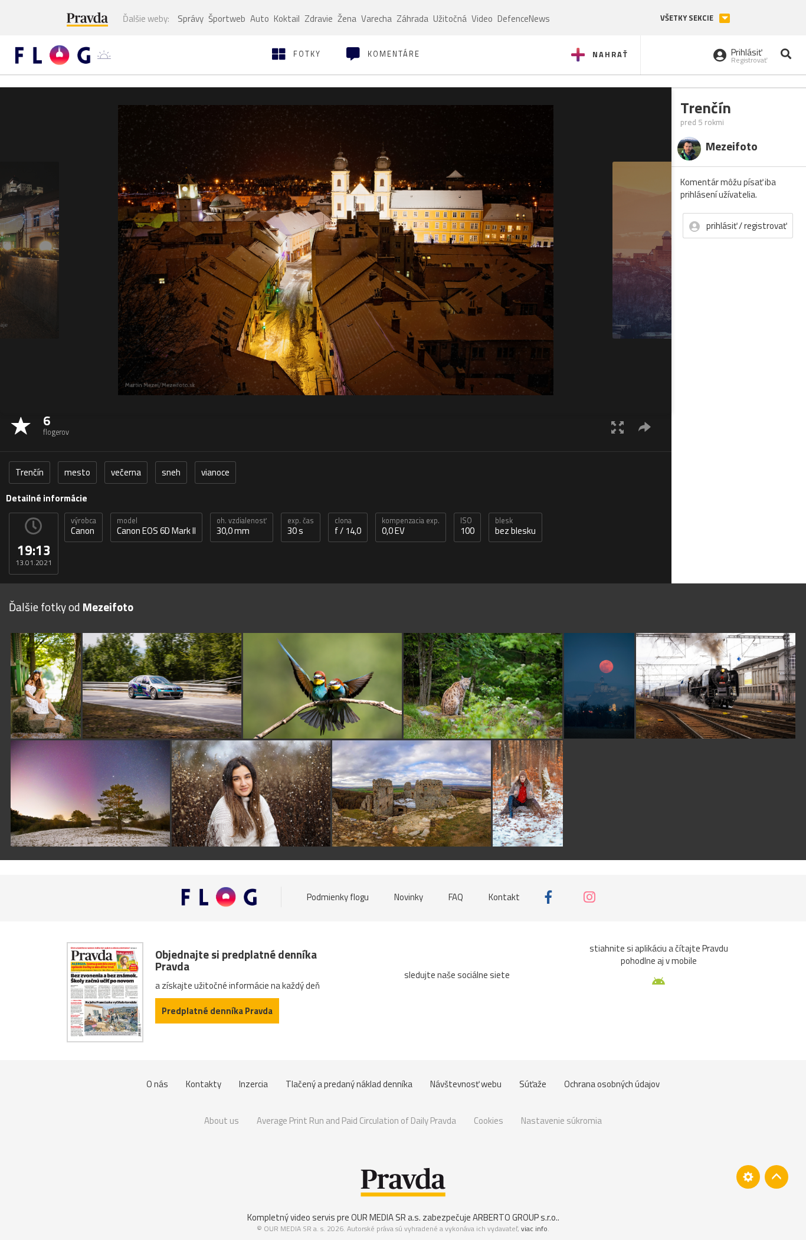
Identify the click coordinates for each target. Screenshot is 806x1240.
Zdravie (318, 18)
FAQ (455, 897)
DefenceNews (523, 18)
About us (221, 1120)
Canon (83, 526)
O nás (157, 1084)
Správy (191, 18)
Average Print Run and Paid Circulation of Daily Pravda (356, 1120)
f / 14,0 (348, 526)
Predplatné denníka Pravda (217, 1011)
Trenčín (29, 472)
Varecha (376, 18)
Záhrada (412, 18)
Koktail (287, 18)
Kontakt (504, 897)
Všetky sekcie (687, 18)
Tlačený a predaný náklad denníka (349, 1084)
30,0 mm (242, 526)
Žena (347, 18)
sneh (171, 472)
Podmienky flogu (338, 897)
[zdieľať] (644, 427)
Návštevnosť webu (466, 1084)
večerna (126, 472)
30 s (300, 526)
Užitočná (450, 18)
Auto (259, 18)
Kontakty (203, 1084)
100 (467, 526)
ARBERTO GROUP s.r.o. (515, 1217)
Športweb (226, 18)
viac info (534, 1228)
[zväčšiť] (617, 427)
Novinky (408, 897)
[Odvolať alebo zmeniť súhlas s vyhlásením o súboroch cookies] (748, 1177)
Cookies (488, 1120)
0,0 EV (411, 526)
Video (482, 18)
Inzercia (253, 1084)
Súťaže (532, 1084)
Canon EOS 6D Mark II (156, 526)
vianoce (215, 472)
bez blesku (515, 526)
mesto (77, 472)
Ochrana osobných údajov (612, 1084)
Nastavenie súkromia (561, 1120)
